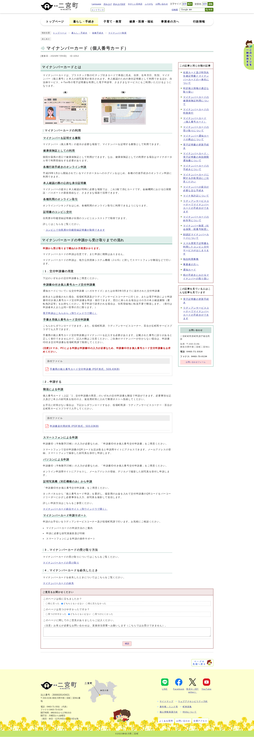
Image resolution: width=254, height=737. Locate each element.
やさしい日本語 (135, 4)
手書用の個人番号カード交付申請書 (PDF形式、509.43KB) (85, 369)
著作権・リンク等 (169, 706)
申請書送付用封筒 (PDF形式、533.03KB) (74, 426)
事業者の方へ (191, 264)
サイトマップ (166, 701)
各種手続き (98, 33)
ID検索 (175, 10)
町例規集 (187, 706)
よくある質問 (166, 721)
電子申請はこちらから (70, 313)
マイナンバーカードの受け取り (61, 562)
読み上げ (108, 4)
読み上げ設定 (119, 4)
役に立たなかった (97, 603)
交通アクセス (200, 721)
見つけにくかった (104, 614)
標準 (185, 4)
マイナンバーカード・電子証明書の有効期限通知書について (196, 157)
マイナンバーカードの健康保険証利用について (196, 100)
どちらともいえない (73, 603)
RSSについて (190, 712)
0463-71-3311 (53, 707)
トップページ (60, 33)
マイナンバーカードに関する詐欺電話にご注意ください (196, 178)
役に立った (54, 603)
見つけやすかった (57, 614)
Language (96, 4)
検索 (210, 9)
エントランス (97, 10)
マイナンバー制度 (117, 33)
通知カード (189, 269)
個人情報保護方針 (169, 712)
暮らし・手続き (79, 33)
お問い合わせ (162, 4)
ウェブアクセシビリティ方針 (193, 701)
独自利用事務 (191, 259)
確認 (127, 643)
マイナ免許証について (196, 195)
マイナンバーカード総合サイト (75, 509)
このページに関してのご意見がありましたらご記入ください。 (79, 620)
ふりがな (149, 4)
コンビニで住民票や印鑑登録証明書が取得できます (75, 230)
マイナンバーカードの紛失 (58, 583)
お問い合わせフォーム (196, 362)
